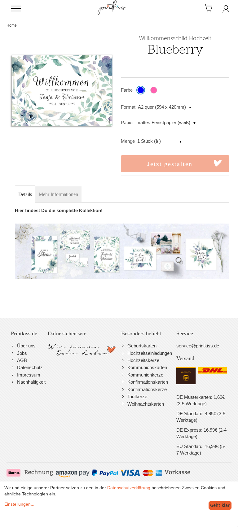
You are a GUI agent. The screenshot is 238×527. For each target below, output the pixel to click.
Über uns (26, 345)
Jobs (22, 353)
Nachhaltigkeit (31, 382)
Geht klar (220, 505)
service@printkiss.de (197, 345)
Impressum (28, 374)
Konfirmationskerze (147, 389)
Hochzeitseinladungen (149, 353)
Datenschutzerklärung (128, 487)
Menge (128, 141)
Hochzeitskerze (143, 360)
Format (128, 107)
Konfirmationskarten (147, 382)
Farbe (127, 90)
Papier (127, 122)
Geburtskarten (141, 345)
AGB (22, 360)
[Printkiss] (112, 3)
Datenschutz (30, 367)
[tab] (25, 194)
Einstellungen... (19, 504)
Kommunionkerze (145, 374)
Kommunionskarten (147, 367)
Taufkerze (137, 396)
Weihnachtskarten (145, 404)
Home (12, 25)
